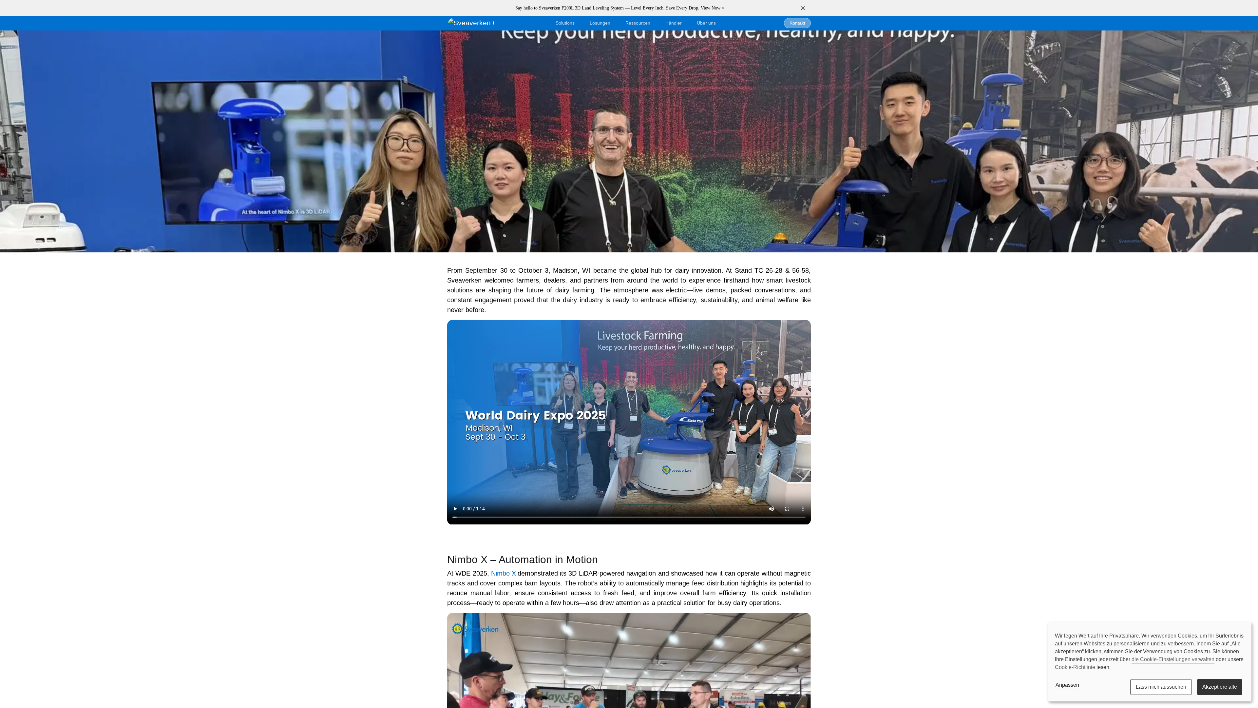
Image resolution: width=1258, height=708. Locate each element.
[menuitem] (706, 23)
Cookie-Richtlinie (1075, 667)
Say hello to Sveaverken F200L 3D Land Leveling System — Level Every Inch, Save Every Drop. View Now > (619, 8)
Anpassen (1067, 685)
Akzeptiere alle (1219, 687)
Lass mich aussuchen (1161, 687)
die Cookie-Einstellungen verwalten (1173, 659)
